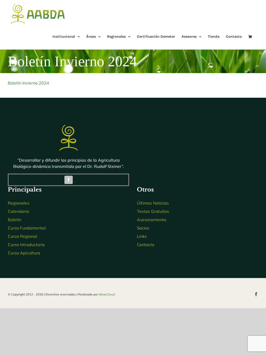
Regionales (18, 203)
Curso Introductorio (26, 244)
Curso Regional (22, 236)
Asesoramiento (151, 219)
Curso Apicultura (24, 252)
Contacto (145, 244)
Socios (143, 228)
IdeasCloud (107, 294)
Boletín (14, 219)
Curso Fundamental (27, 228)
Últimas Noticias (153, 203)
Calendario (18, 211)
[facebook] (68, 180)
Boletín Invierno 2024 (28, 83)
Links (142, 236)
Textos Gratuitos (153, 211)
